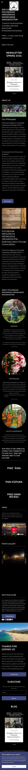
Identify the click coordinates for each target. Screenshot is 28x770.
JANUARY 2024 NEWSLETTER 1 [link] (14, 63)
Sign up (14, 698)
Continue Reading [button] (14, 89)
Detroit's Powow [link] (17, 62)
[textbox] (14, 692)
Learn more (7, 201)
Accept (14, 766)
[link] (13, 2)
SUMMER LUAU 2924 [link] (15, 65)
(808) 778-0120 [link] (7, 45)
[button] (3, 2)
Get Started (14, 674)
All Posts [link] (8, 62)
